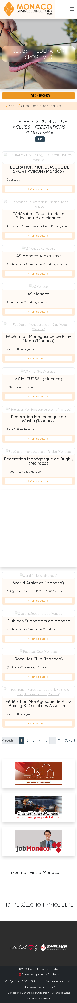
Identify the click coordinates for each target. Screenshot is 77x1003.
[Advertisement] (38, 528)
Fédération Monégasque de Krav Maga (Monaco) (38, 338)
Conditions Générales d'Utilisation (28, 992)
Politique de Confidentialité (38, 987)
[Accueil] (3, 106)
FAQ (24, 981)
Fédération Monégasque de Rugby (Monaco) (38, 461)
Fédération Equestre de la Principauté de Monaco (38, 215)
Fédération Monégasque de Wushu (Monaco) (38, 418)
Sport (13, 106)
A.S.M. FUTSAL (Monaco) (38, 378)
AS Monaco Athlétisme (38, 255)
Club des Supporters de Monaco (38, 621)
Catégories (12, 981)
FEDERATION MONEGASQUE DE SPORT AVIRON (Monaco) (39, 169)
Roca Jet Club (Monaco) (38, 659)
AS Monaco (38, 293)
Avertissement (61, 992)
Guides (35, 981)
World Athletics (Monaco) (38, 583)
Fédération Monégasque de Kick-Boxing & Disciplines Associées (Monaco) (38, 705)
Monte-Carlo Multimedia (43, 969)
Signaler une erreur (38, 998)
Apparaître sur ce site (58, 981)
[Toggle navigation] (72, 9)
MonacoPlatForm (48, 974)
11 (59, 740)
